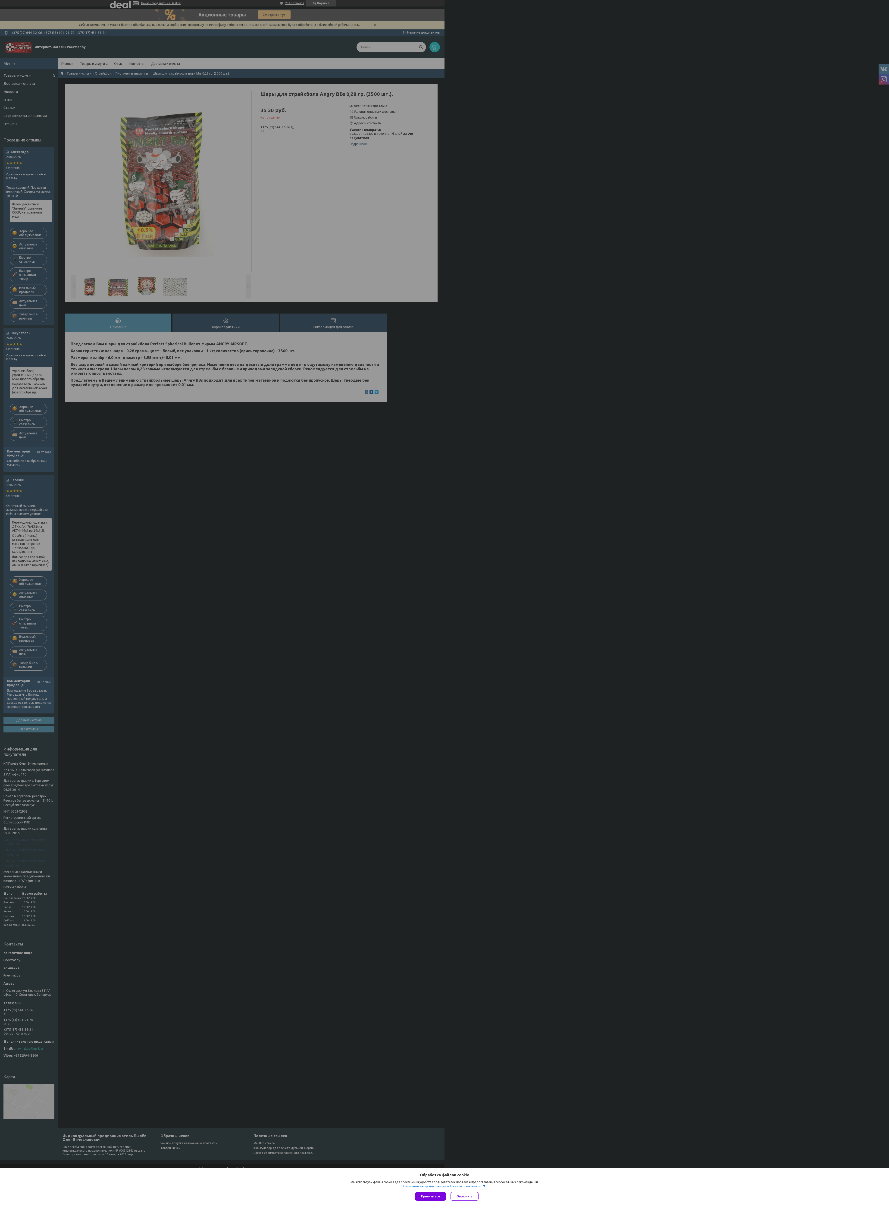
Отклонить (465, 1196)
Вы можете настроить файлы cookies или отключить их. (443, 1186)
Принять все (430, 1196)
